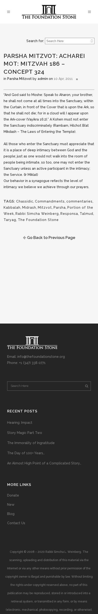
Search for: (35, 41)
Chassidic (24, 201)
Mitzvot (45, 207)
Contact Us (16, 523)
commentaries (79, 201)
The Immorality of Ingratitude (31, 443)
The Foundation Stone (38, 220)
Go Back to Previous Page (50, 237)
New (11, 504)
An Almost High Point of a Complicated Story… (44, 463)
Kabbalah (12, 207)
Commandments (50, 201)
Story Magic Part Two (24, 433)
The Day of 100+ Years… (26, 453)
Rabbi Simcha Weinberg (37, 214)
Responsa (69, 214)
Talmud (86, 214)
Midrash (29, 207)
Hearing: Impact (19, 422)
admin (43, 79)
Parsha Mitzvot (19, 79)
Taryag (10, 220)
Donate (13, 495)
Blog (11, 514)
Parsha (60, 207)
